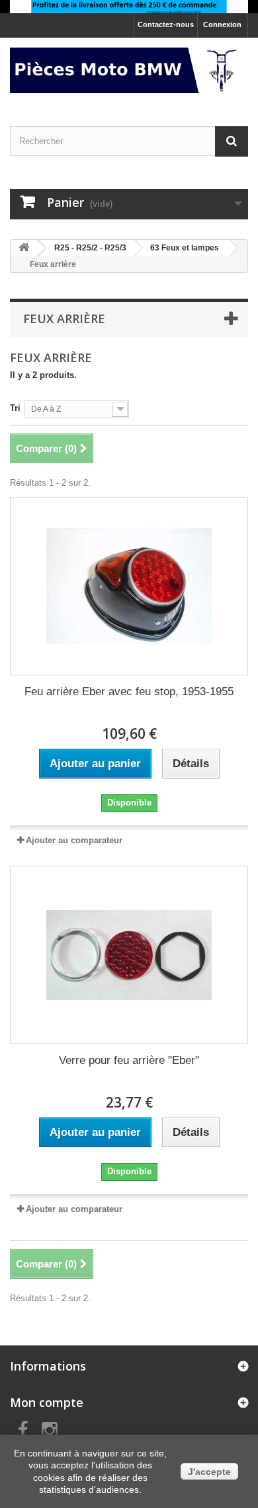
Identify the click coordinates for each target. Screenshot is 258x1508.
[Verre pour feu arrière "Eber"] (129, 954)
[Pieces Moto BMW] (129, 70)
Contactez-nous (166, 24)
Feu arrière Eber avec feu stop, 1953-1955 (129, 691)
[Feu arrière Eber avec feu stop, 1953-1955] (129, 586)
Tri (15, 408)
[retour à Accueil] (23, 248)
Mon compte (46, 1402)
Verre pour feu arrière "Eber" (129, 1060)
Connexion (222, 24)
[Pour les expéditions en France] (129, 6)
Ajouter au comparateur (74, 840)
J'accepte (209, 1471)
